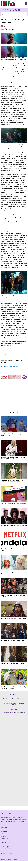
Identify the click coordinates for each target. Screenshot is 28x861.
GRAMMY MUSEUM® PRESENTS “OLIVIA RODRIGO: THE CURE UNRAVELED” (12, 481)
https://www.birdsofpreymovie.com (10, 366)
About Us (4, 831)
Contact (3, 837)
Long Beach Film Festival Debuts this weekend (14, 503)
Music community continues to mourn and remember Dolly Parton (13, 458)
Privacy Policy (5, 846)
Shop (2, 835)
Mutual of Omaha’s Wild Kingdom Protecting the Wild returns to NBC (13, 687)
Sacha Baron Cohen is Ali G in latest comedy (13, 618)
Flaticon (3, 850)
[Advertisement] (14, 395)
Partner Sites (5, 838)
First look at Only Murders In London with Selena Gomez (12, 641)
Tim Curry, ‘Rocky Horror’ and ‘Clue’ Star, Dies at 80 (14, 526)
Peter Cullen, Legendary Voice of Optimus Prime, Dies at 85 (12, 434)
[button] (26, 3)
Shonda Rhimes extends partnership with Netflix (13, 549)
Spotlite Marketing (12, 859)
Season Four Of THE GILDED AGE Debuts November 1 (12, 664)
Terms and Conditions (8, 848)
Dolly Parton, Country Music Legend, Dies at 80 (13, 572)
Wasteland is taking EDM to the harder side (14, 712)
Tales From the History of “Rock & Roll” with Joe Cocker (13, 596)
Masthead (4, 833)
